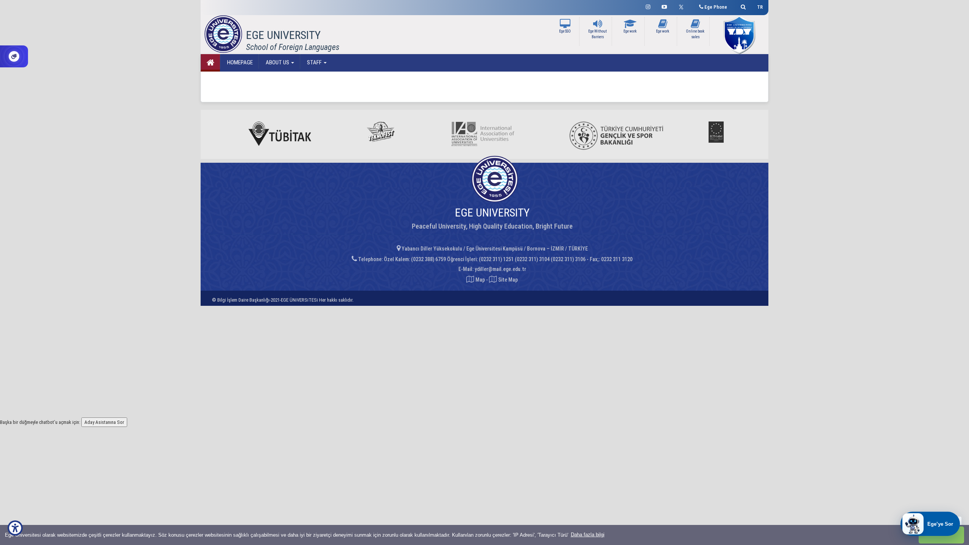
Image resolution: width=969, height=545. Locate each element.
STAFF (314, 62)
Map (480, 280)
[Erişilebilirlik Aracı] (15, 528)
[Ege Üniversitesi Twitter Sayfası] (683, 6)
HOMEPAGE (239, 62)
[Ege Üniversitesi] (742, 6)
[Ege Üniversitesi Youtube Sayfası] (664, 6)
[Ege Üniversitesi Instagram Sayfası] (648, 6)
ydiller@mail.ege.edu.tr (500, 269)
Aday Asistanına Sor (104, 422)
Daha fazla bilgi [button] (587, 534)
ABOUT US (277, 62)
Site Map (507, 280)
